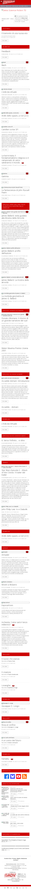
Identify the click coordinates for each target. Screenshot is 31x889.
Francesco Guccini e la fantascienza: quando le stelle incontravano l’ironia (18, 790)
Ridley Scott (9, 6)
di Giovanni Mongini (7, 443)
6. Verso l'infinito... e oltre (13, 440)
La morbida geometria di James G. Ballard (13, 297)
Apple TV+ (3, 6)
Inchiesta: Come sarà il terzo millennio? (14, 623)
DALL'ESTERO (13, 821)
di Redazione (5, 54)
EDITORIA (12, 813)
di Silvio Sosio (5, 323)
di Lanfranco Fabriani (7, 256)
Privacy (14, 858)
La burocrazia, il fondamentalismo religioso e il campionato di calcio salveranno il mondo (15, 159)
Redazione (24, 858)
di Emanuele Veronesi (7, 557)
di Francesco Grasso (7, 132)
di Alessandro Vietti (7, 477)
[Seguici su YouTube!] (18, 776)
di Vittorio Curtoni (7, 118)
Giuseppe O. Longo (10, 706)
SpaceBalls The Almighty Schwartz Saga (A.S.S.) (14, 840)
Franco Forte (11, 661)
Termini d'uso (8, 858)
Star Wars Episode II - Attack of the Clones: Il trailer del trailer (14, 472)
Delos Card (24, 18)
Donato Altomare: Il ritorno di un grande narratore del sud (15, 319)
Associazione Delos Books (14, 868)
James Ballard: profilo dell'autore (11, 252)
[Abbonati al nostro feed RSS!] (24, 776)
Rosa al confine (8, 725)
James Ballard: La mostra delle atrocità (15, 281)
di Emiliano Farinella (7, 220)
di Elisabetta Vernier (7, 761)
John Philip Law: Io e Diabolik (14, 509)
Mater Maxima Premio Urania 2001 (15, 349)
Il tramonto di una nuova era (14, 33)
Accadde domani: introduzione (15, 381)
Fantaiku (5, 758)
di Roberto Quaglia (7, 165)
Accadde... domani (10, 407)
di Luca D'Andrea (6, 587)
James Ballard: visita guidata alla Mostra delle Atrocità (14, 216)
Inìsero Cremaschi (13, 742)
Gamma (5, 176)
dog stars (21, 6)
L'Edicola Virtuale (9, 423)
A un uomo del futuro (11, 740)
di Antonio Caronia (7, 285)
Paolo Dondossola (13, 674)
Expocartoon (7, 605)
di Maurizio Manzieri (7, 94)
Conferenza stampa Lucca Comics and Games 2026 (15, 849)
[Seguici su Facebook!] (6, 776)
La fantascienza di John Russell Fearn (15, 191)
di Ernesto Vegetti (6, 179)
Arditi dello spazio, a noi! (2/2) (15, 115)
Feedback (6, 51)
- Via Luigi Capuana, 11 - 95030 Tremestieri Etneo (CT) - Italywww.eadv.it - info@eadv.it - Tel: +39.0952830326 (17, 877)
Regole (19, 858)
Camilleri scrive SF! (10, 129)
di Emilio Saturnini (6, 68)
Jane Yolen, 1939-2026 (16, 823)
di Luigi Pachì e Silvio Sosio (8, 36)
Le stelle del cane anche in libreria (19, 814)
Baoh (4, 65)
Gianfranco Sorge (12, 687)
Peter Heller (15, 6)
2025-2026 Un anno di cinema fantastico (18, 798)
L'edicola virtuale (9, 92)
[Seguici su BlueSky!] (12, 776)
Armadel (5, 554)
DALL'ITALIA (12, 787)
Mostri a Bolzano (9, 584)
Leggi (5, 40)
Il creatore (6, 672)
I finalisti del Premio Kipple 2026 (19, 806)
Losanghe (6, 685)
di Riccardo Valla (6, 195)
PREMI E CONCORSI (14, 804)
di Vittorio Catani (6, 353)
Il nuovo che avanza (10, 658)
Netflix (26, 6)
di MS (3, 512)
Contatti (15, 860)
